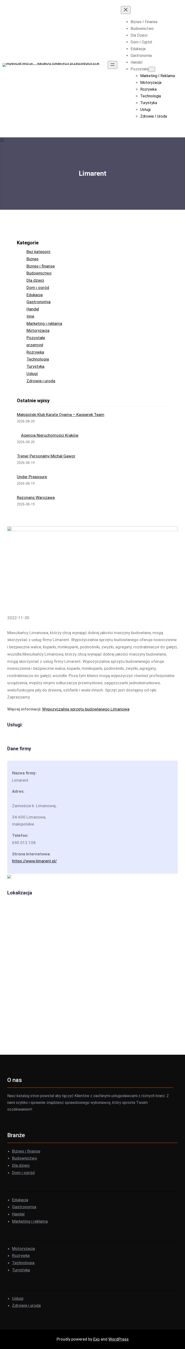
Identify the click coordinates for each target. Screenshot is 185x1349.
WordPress (118, 1339)
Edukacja (34, 294)
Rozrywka (35, 352)
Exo (96, 1339)
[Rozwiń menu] (112, 65)
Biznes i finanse (40, 266)
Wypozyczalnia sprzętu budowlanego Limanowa (85, 709)
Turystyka (35, 366)
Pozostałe (35, 337)
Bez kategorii (38, 251)
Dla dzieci (35, 280)
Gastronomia (38, 301)
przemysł (34, 344)
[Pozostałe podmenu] (151, 69)
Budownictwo (39, 273)
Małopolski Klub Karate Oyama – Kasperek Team (60, 414)
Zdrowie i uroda (40, 380)
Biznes (32, 258)
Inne (30, 316)
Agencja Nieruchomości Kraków (50, 435)
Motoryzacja (37, 330)
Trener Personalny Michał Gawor (46, 456)
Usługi (32, 373)
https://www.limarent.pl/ (34, 861)
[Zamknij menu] (126, 10)
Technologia (37, 359)
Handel (32, 309)
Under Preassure (32, 476)
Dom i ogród (37, 287)
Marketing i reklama (44, 323)
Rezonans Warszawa (36, 497)
